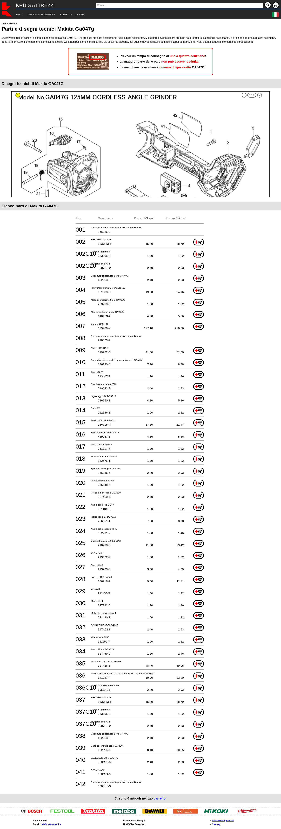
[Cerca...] (267, 4)
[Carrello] (275, 5)
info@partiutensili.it (51, 824)
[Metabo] (125, 812)
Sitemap (216, 824)
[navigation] (136, 14)
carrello (160, 798)
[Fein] (187, 812)
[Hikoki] (217, 812)
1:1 (252, 95)
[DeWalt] (156, 812)
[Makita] (94, 812)
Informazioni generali (223, 820)
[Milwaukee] (248, 812)
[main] (140, 412)
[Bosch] (33, 812)
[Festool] (64, 812)
